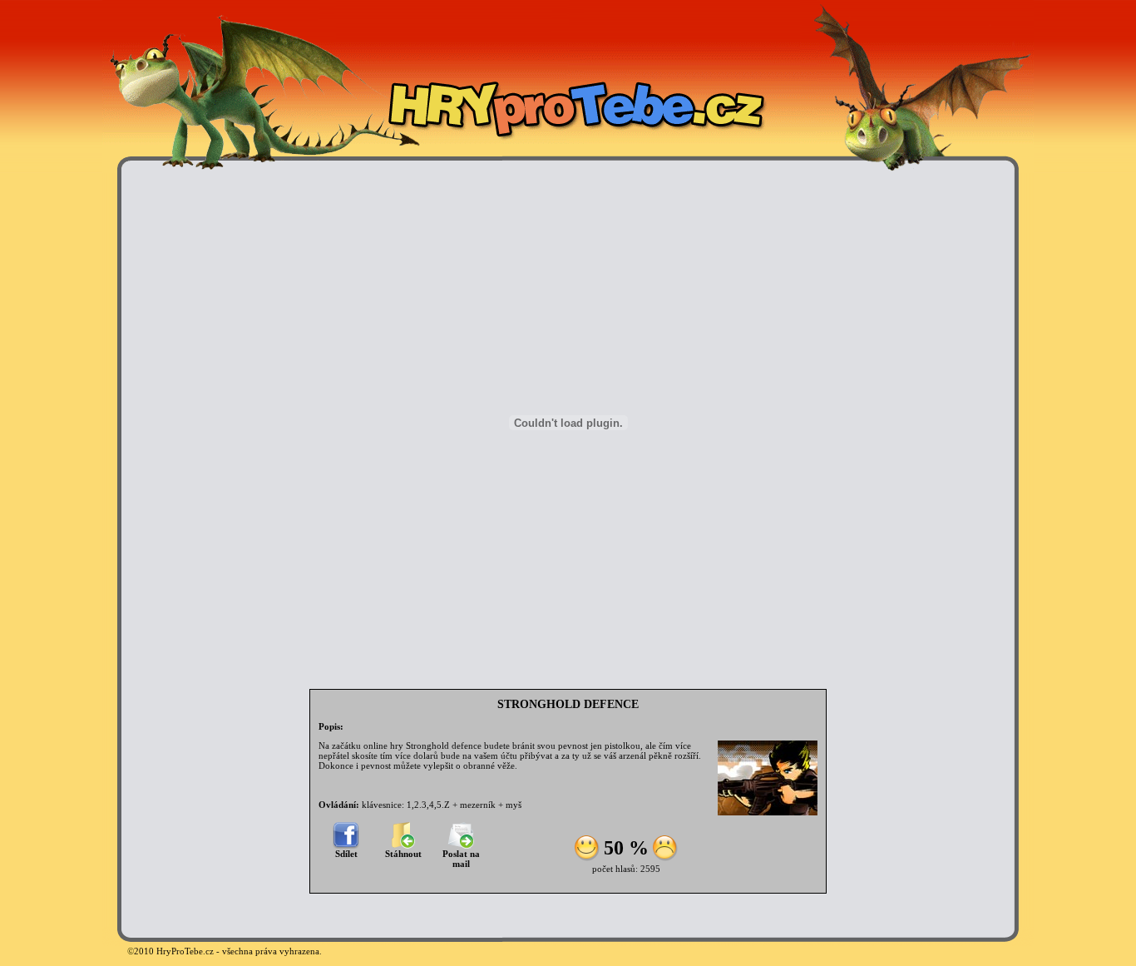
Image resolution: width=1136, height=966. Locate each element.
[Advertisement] (177, 422)
